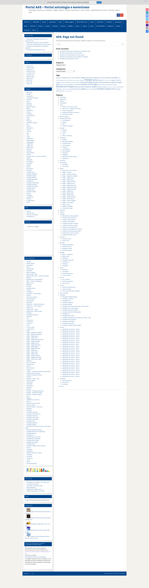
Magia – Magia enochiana (69, 189)
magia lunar (30, 145)
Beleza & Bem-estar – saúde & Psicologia (38, 276)
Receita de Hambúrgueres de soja (69, 58)
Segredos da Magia (67, 206)
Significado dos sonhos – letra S (70, 363)
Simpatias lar (30, 181)
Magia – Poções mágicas (69, 200)
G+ (32, 573)
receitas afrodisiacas (64, 84)
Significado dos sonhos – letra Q (71, 359)
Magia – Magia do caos (68, 183)
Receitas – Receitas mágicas (34, 394)
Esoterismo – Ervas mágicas (34, 306)
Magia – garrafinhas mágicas (34, 332)
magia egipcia (30, 142)
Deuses (92, 22)
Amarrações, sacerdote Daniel (35, 485)
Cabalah (64, 139)
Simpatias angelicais (67, 302)
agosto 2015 (30, 78)
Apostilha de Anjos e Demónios (70, 112)
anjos (57, 77)
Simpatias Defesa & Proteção (70, 310)
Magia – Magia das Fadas (69, 181)
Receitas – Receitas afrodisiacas (35, 391)
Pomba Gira (65, 382)
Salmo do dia (65, 283)
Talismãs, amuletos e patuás (34, 453)
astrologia (29, 105)
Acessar (29, 211)
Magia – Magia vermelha (69, 197)
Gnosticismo (65, 262)
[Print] (147, 28)
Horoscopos (118, 22)
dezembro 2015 (31, 71)
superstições (30, 197)
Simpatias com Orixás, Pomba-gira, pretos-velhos (75, 306)
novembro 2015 (31, 73)
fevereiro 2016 (30, 67)
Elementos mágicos (67, 141)
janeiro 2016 (30, 69)
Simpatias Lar (66, 314)
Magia (25, 26)
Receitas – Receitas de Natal (34, 392)
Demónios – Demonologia (34, 293)
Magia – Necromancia (68, 198)
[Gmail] (147, 22)
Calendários (65, 271)
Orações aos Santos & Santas (34, 375)
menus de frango (86, 82)
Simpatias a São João (32, 415)
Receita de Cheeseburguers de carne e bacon (72, 55)
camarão (114, 77)
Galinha (94, 80)
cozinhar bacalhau (60, 80)
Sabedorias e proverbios (33, 399)
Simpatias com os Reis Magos (70, 308)
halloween (100, 80)
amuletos (29, 99)
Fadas (28, 119)
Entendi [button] (99, 2)
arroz (60, 77)
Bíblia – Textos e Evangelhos (34, 281)
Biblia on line (65, 256)
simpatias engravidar (32, 179)
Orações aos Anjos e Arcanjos (70, 223)
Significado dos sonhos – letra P (70, 357)
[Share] (147, 31)
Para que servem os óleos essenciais (36, 156)
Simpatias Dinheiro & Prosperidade (71, 312)
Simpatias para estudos (33, 440)
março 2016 (30, 66)
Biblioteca (65, 269)
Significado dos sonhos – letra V (70, 369)
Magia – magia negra (32, 352)
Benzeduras (90, 77)
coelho (119, 77)
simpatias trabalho (31, 191)
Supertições (30, 451)
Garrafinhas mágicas (32, 122)
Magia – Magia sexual (68, 195)
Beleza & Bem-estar (82, 22)
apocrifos (29, 103)
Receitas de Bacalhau (102, 84)
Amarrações (52, 22)
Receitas (63, 26)
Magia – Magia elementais (69, 187)
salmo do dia (89, 89)
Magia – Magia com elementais (35, 339)
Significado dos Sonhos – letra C (71, 333)
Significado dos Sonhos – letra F (71, 338)
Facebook (26, 573)
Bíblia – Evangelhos (67, 254)
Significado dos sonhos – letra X (70, 372)
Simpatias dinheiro (31, 177)
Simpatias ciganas (67, 304)
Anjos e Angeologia (67, 110)
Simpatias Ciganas (31, 175)
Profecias (64, 263)
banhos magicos (80, 77)
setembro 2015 (30, 76)
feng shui (82, 80)
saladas (83, 89)
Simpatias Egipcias (31, 433)
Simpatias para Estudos (68, 321)
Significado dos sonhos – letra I (70, 344)
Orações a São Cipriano (68, 221)
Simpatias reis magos (32, 186)
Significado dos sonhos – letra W (71, 370)
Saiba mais (93, 2)
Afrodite (64, 130)
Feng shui (29, 121)
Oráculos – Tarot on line (33, 378)
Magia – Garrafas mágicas (69, 174)
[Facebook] (147, 15)
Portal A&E (29, 160)
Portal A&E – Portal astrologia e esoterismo (57, 7)
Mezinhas (33, 26)
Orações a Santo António (69, 219)
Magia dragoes (30, 140)
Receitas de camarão (112, 84)
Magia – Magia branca (68, 178)
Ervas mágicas (66, 145)
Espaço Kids (30, 307)
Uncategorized (30, 200)
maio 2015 (29, 83)
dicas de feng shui (76, 80)
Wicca (34, 30)
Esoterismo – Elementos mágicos (35, 304)
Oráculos (55, 26)
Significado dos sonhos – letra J (70, 346)
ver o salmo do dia (68, 91)
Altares (44, 22)
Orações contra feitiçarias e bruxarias (72, 229)
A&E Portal (27, 22)
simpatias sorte (31, 190)
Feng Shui (109, 22)
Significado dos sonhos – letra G (71, 340)
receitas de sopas (101, 86)
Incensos (64, 147)
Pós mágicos (30, 161)
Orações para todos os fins (69, 234)
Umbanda (26, 30)
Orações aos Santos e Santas (70, 225)
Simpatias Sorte (31, 444)
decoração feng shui (68, 80)
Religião (70, 26)
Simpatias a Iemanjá (67, 298)
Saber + (78, 26)
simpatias (100, 89)
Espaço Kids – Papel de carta (34, 311)
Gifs (28, 124)
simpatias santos (31, 188)
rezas (72, 89)
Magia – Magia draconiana (69, 185)
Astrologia (65, 164)
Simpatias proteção (32, 184)
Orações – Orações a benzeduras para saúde (38, 371)
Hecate (64, 132)
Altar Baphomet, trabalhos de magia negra (38, 482)
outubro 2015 (30, 74)
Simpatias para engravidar (69, 319)
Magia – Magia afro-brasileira (70, 176)
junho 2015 (29, 82)
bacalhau (65, 77)
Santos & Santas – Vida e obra (34, 407)
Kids (28, 133)
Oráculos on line (66, 239)
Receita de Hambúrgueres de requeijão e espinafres (74, 57)
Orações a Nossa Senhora (101, 82)
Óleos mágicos (30, 368)
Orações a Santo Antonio (33, 373)
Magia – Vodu (66, 204)
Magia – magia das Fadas (33, 341)
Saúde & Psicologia (67, 126)
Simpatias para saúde (68, 323)
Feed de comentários (32, 215)
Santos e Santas (66, 289)
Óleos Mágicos (66, 151)
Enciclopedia (30, 300)
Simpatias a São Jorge (32, 417)
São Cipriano (30, 168)
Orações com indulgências (69, 227)
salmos (94, 89)
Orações (47, 26)
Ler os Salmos (66, 279)
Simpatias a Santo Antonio (34, 414)
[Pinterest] (147, 9)
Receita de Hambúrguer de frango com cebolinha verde (75, 51)
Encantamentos (66, 143)
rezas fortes (77, 89)
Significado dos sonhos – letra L (70, 350)
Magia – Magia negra (67, 193)
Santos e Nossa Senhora (69, 287)
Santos (92, 26)
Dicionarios (29, 114)
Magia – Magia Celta (67, 179)
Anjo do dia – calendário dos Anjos (71, 108)
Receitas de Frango (64, 86)
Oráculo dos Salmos (67, 281)
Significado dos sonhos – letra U (71, 367)
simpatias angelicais (32, 174)
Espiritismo (65, 258)
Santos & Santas (31, 405)
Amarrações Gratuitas (32, 98)
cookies (29, 112)
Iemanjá (29, 129)
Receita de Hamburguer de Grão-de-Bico (71, 53)
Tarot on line (65, 240)
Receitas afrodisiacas (67, 244)
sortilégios (29, 195)
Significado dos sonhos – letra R (70, 361)
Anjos (60, 22)
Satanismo (65, 153)
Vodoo (28, 460)
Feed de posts (30, 213)
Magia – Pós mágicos (68, 202)
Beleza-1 (29, 277)
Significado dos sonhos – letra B (70, 331)
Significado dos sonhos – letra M (71, 352)
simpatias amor (109, 89)
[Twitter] (147, 18)
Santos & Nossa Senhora (33, 403)
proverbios (29, 163)
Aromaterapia (66, 120)
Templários (65, 265)
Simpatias (110, 26)
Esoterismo (100, 22)
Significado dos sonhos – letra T (70, 365)
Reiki (63, 124)
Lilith (63, 133)
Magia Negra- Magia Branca (34, 489)
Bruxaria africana (66, 380)
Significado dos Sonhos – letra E (71, 336)
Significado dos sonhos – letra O (71, 355)
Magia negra (30, 147)
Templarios (29, 454)
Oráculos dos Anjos (67, 114)
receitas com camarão (74, 84)
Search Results (100, 26)
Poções (28, 158)
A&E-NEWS (36, 22)
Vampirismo (65, 158)
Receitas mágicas (67, 250)
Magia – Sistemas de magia (34, 359)
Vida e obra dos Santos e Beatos (71, 291)
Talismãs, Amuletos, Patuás (69, 156)
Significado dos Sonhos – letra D (71, 335)
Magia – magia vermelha (33, 355)
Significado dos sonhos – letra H (71, 342)
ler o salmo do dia (106, 80)
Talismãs (29, 198)
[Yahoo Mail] (147, 25)
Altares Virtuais (30, 263)
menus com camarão (66, 82)
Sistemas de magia (67, 208)
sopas (63, 91)
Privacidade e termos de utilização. (35, 557)
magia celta (30, 138)
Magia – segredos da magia (34, 357)
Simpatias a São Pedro (32, 419)
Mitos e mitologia (67, 135)
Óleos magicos (30, 152)
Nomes (40, 26)
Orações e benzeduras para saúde (71, 231)
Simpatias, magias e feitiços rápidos (71, 325)
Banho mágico (71, 77)
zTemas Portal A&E (31, 463)
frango (88, 79)
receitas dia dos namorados (111, 86)
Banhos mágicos (69, 22)
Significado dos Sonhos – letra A (71, 329)
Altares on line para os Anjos (70, 107)
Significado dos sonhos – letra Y (70, 374)
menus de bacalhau (75, 82)
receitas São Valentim (66, 89)
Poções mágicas (31, 380)
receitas (29, 165)
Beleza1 (64, 122)
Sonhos (118, 26)
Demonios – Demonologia (69, 170)
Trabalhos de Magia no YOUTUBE (35, 491)
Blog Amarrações (31, 487)
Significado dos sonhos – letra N (71, 353)
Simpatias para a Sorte (68, 315)
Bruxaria (29, 286)
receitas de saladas (90, 87)
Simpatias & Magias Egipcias (69, 297)
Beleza (28, 108)
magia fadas (30, 144)
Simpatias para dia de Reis (33, 437)
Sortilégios (65, 154)
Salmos (85, 26)
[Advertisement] (38, 243)
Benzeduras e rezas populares (102, 77)
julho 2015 (29, 80)
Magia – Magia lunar (67, 191)
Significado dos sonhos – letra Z (70, 376)
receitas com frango (88, 84)
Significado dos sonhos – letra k (70, 348)
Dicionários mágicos (67, 273)
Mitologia (29, 151)
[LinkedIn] (147, 12)
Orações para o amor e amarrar (70, 233)
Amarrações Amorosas (33, 484)
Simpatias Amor (66, 300)
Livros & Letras (66, 275)
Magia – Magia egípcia (32, 346)
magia (28, 136)
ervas (28, 117)
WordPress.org (30, 216)
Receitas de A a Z (67, 246)
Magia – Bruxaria (66, 172)
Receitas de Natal (79, 87)
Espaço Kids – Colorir (32, 309)
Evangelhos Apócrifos (68, 260)
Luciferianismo (66, 149)
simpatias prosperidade (33, 183)
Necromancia (30, 364)
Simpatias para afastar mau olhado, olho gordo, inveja (76, 317)
